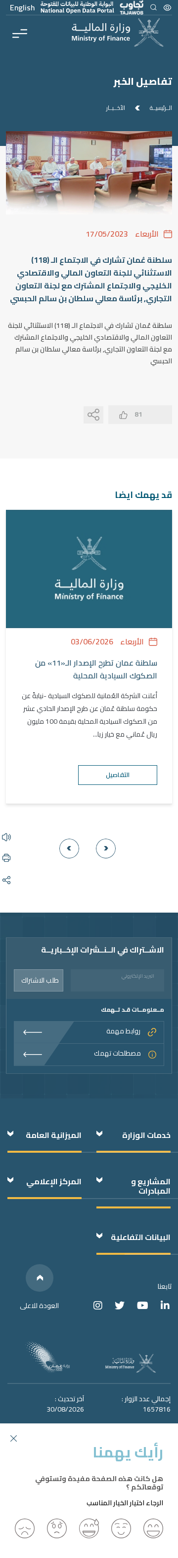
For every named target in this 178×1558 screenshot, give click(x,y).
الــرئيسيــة (161, 108)
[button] (153, 1528)
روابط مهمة (123, 1031)
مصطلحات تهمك (117, 1054)
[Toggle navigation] (20, 32)
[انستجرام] (97, 1305)
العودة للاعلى (39, 1305)
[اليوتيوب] (142, 1305)
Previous (106, 848)
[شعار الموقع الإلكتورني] (117, 32)
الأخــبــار (115, 108)
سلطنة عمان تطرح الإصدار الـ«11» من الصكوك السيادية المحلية (96, 669)
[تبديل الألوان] (167, 7)
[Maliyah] (6, 816)
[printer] (6, 857)
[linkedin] (165, 1305)
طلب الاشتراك (40, 980)
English (22, 7)
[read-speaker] (6, 836)
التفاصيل (118, 774)
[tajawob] (131, 7)
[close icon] (13, 1437)
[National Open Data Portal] (77, 7)
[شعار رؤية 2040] (47, 1357)
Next (69, 848)
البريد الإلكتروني (138, 976)
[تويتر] (120, 1305)
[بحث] (153, 7)
